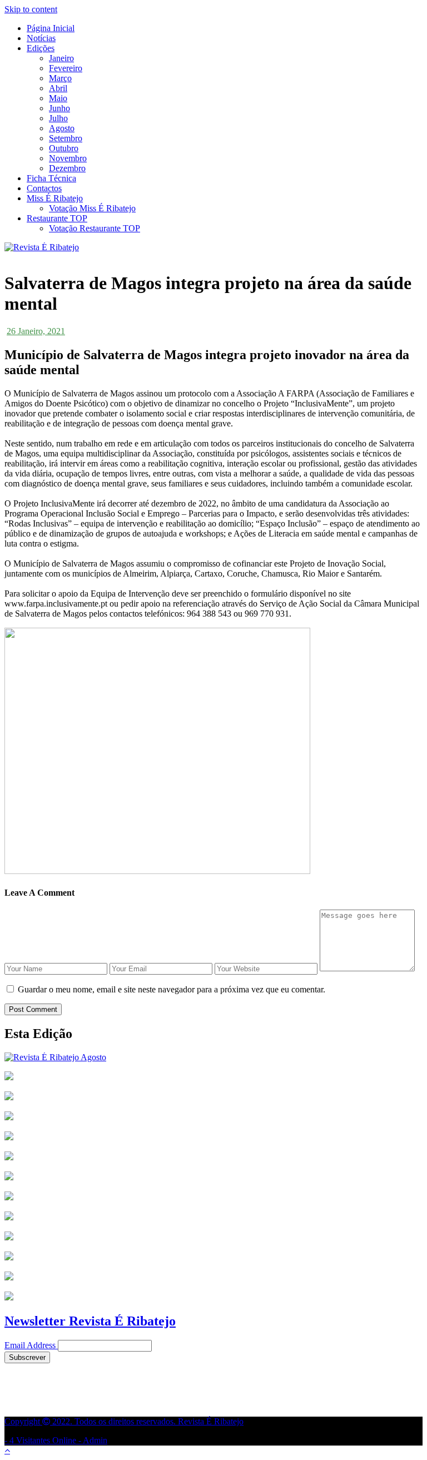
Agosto (62, 128)
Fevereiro (65, 68)
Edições (40, 48)
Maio (58, 98)
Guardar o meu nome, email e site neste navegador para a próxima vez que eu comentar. (171, 989)
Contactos (44, 188)
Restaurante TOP (57, 218)
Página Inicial (51, 28)
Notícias (41, 38)
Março (60, 78)
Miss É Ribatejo (55, 198)
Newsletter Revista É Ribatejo (90, 1321)
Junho (59, 108)
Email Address (30, 1345)
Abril (58, 88)
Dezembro (67, 168)
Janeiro (61, 58)
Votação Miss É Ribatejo (92, 208)
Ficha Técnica (51, 178)
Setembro (65, 138)
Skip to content (30, 9)
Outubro (63, 148)
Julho (58, 118)
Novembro (68, 158)
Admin (95, 1440)
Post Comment (33, 1009)
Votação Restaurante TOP (94, 228)
